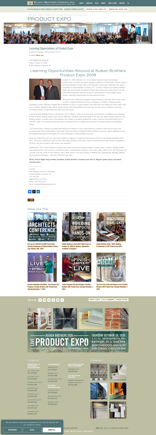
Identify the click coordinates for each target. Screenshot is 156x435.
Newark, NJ (32, 388)
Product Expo (50, 15)
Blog (96, 3)
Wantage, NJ (32, 406)
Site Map (66, 431)
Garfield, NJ (52, 367)
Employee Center (76, 431)
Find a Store (112, 3)
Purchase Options (121, 300)
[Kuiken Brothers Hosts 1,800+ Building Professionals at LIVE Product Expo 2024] (111, 213)
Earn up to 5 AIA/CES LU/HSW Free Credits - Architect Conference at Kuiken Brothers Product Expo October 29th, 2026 (43, 246)
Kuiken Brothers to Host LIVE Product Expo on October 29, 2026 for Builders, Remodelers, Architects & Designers (76, 246)
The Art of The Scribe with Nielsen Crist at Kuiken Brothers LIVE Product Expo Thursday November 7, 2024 (112, 286)
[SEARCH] (128, 3)
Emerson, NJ (32, 376)
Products (89, 3)
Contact (122, 3)
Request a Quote (95, 300)
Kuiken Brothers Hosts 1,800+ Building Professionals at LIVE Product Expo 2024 (109, 245)
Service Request (88, 431)
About (81, 3)
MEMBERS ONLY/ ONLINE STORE (118, 9)
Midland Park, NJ (34, 382)
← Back (31, 200)
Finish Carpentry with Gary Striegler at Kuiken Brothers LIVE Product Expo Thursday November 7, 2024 (77, 286)
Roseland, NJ (33, 394)
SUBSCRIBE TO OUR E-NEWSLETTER (96, 9)
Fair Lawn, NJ (33, 371)
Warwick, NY (32, 411)
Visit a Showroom (108, 300)
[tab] (81, 3)
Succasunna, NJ (34, 400)
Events (103, 3)
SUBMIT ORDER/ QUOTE (73, 9)
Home (30, 15)
